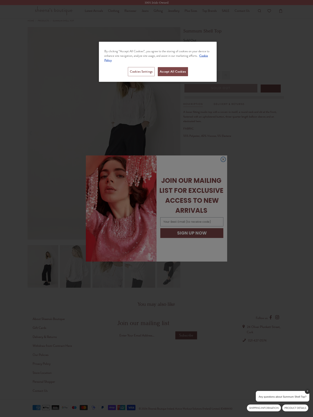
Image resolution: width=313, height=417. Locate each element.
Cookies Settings (141, 71)
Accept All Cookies (173, 71)
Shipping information (264, 408)
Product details (295, 408)
